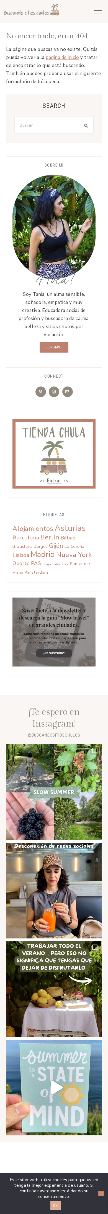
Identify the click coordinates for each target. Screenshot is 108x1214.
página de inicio (62, 57)
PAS (36, 563)
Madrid (43, 554)
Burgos (41, 546)
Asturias (70, 528)
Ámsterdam (36, 572)
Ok (55, 1205)
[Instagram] (54, 391)
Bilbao (68, 537)
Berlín (49, 537)
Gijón (56, 546)
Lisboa (20, 555)
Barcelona (25, 537)
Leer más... (54, 347)
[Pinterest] (41, 391)
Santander (80, 563)
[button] (98, 10)
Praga (46, 564)
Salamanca (60, 564)
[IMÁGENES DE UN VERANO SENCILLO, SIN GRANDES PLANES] (54, 792)
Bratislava (22, 546)
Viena (18, 572)
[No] (101, 1193)
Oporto (21, 563)
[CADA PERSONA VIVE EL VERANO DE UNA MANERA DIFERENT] (54, 989)
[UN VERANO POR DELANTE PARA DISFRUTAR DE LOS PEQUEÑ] (54, 1087)
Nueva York (74, 554)
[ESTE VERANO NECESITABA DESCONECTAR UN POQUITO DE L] (54, 890)
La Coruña (74, 546)
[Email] (67, 391)
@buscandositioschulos (54, 735)
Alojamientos (32, 528)
